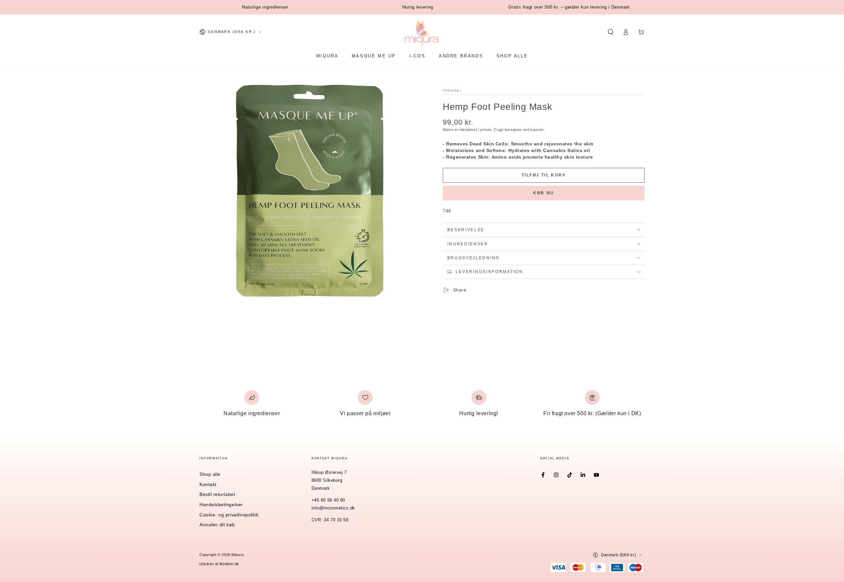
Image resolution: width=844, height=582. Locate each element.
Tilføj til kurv (544, 175)
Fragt (498, 130)
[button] (610, 32)
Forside (451, 90)
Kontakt (208, 484)
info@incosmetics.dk (333, 508)
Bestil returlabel (217, 494)
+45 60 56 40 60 (328, 500)
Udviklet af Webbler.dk (219, 564)
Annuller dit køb (217, 524)
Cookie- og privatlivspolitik (228, 514)
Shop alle (210, 474)
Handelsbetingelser (221, 504)
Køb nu (543, 193)
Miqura (237, 555)
